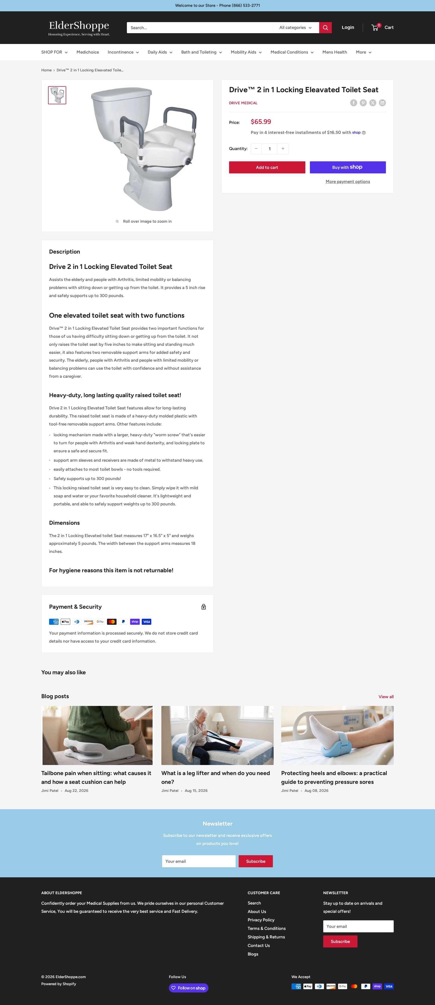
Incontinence (120, 52)
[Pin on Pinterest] (363, 103)
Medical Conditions (289, 52)
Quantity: (238, 148)
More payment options (348, 181)
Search (254, 902)
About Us (257, 911)
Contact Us (259, 945)
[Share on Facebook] (353, 103)
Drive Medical (243, 103)
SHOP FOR (51, 52)
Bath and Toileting (198, 52)
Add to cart (267, 167)
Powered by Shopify (58, 984)
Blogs (253, 953)
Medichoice (88, 52)
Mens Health (334, 52)
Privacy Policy (261, 919)
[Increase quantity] (283, 148)
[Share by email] (382, 103)
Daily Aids (157, 52)
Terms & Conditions (267, 928)
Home (46, 70)
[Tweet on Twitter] (372, 103)
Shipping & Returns (266, 936)
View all (387, 696)
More (361, 52)
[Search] (325, 27)
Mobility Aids (243, 52)
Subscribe (255, 861)
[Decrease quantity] (256, 148)
